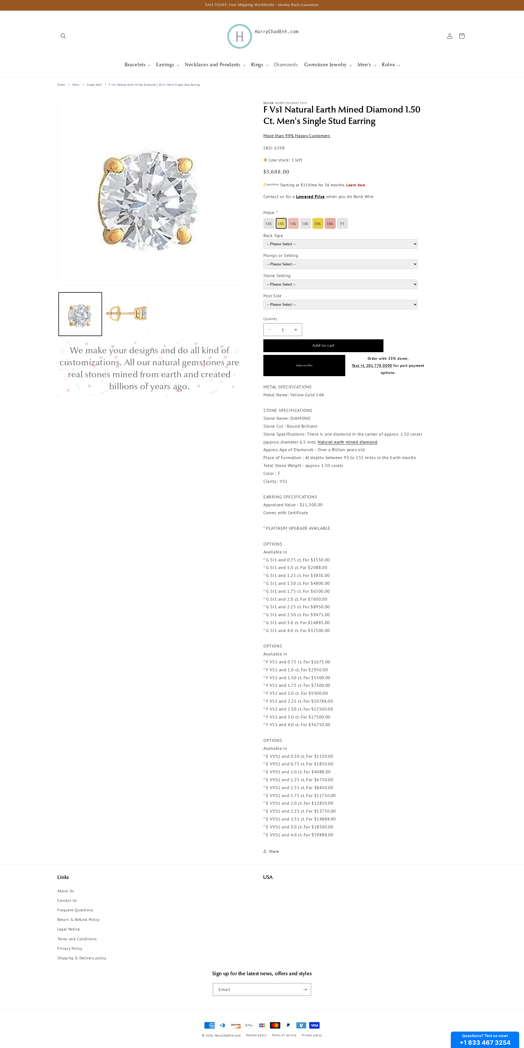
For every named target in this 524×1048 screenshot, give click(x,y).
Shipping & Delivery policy (81, 958)
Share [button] (274, 851)
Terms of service (284, 1035)
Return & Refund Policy (78, 919)
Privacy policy (312, 1035)
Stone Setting (277, 275)
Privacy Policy (69, 948)
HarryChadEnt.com (228, 1035)
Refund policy (256, 1035)
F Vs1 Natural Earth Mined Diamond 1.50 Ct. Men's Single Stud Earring (154, 84)
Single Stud (94, 84)
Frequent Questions (75, 910)
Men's (75, 84)
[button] (63, 36)
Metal (269, 212)
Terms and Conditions (77, 938)
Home (61, 84)
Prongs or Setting (280, 255)
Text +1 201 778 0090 (372, 365)
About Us (65, 890)
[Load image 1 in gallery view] (80, 314)
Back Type (273, 235)
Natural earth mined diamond (347, 442)
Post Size (272, 295)
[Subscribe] (305, 989)
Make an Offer (304, 365)
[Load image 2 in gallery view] (126, 314)
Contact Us (67, 900)
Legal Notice (68, 929)
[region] (149, 368)
